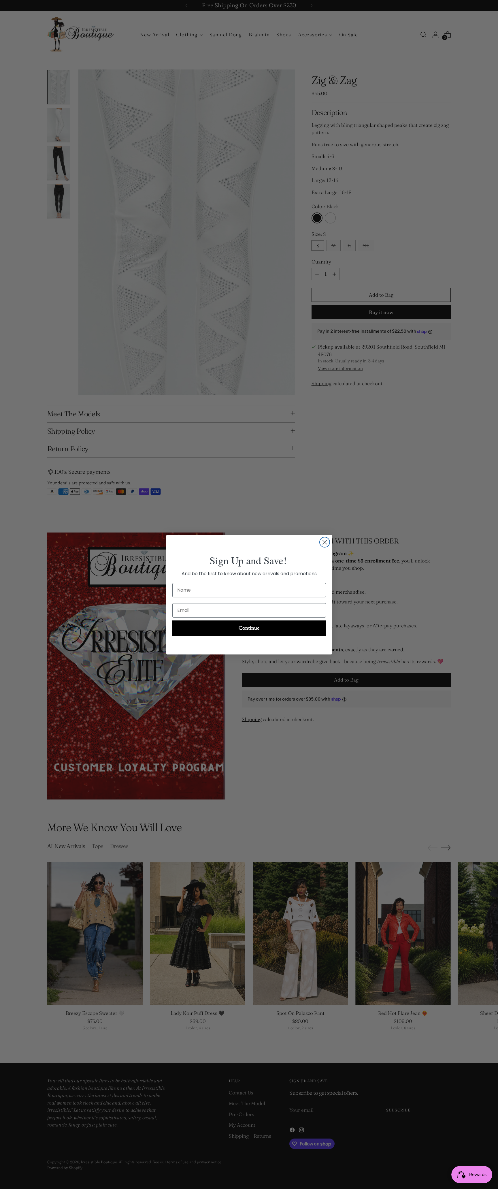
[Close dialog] (325, 542)
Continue (249, 628)
